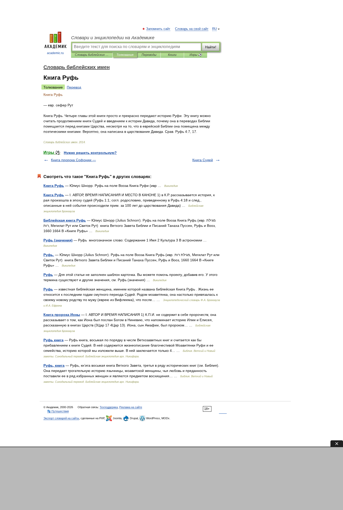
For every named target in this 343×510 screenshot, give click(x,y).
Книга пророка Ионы (61, 315)
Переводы (149, 55)
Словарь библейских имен (92, 55)
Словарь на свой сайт (191, 29)
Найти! (210, 47)
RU (214, 29)
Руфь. (48, 255)
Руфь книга (53, 340)
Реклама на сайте (130, 407)
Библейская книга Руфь (64, 220)
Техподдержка (109, 407)
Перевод (74, 87)
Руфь (48, 275)
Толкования (125, 55)
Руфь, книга (54, 365)
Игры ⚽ (196, 55)
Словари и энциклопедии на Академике (112, 37)
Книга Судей (202, 160)
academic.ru (55, 53)
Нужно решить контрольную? (90, 153)
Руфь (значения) (58, 240)
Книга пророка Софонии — (73, 160)
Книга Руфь (53, 186)
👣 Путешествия (58, 411)
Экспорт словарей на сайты (61, 418)
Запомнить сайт (158, 29)
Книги (172, 55)
